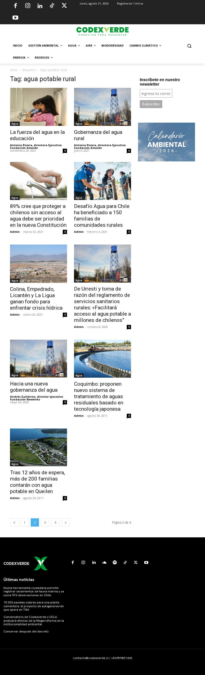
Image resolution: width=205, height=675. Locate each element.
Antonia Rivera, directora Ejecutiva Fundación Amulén (36, 146)
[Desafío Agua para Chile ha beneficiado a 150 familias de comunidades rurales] (102, 181)
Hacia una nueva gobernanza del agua (34, 387)
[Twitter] (64, 6)
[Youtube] (15, 18)
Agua (15, 123)
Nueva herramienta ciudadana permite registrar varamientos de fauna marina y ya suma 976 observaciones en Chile (34, 591)
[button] (189, 46)
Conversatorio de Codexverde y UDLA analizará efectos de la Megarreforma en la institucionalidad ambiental (34, 620)
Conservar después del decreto (26, 631)
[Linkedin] (39, 6)
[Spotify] (115, 563)
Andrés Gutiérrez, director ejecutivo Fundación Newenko (36, 398)
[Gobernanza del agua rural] (102, 107)
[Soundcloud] (104, 563)
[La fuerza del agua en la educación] (38, 107)
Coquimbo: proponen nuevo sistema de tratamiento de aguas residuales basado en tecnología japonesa (98, 396)
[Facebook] (15, 6)
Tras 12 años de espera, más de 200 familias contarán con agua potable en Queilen (37, 482)
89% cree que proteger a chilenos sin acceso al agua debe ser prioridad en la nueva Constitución (38, 215)
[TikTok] (52, 6)
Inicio (14, 70)
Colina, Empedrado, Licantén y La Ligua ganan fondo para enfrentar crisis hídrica (36, 298)
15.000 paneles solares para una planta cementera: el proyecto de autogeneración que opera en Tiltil (34, 606)
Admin (15, 232)
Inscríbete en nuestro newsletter (160, 82)
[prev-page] (14, 522)
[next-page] (66, 522)
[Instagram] (27, 6)
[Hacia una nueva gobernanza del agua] (38, 358)
